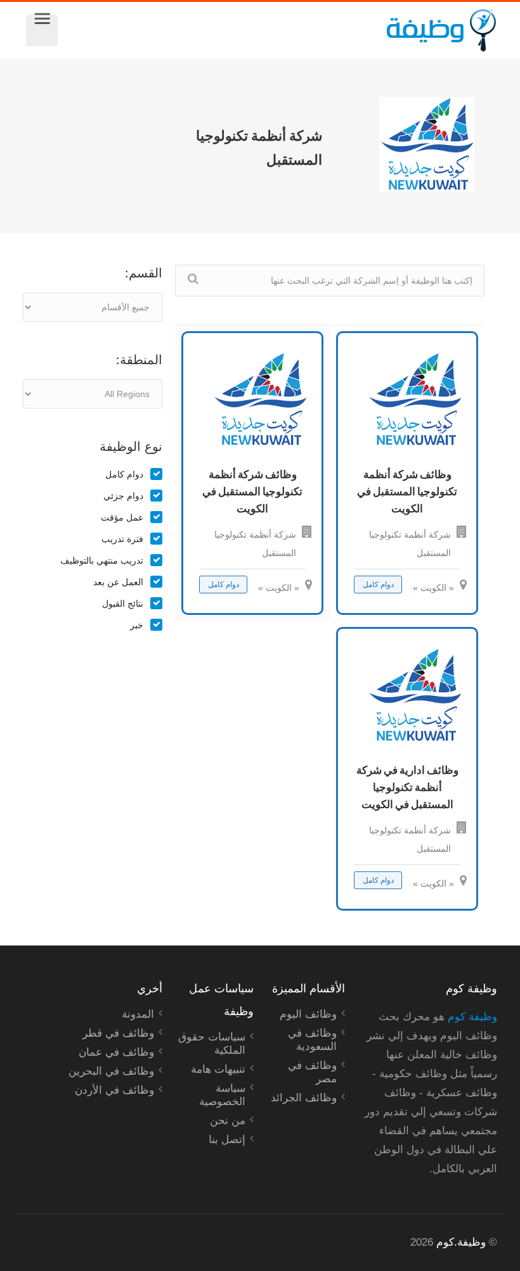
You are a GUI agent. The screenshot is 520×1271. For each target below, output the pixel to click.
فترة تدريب (122, 539)
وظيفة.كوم (461, 1242)
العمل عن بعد (118, 582)
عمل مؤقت (122, 517)
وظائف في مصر (312, 1072)
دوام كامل (124, 474)
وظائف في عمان (116, 1052)
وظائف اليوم (308, 1014)
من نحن (227, 1121)
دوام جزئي (123, 496)
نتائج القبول (122, 603)
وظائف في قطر (118, 1033)
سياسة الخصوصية (222, 1095)
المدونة (138, 1014)
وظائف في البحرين (111, 1071)
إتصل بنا (227, 1140)
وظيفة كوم (472, 1017)
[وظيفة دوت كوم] (277, 30)
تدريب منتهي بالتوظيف (101, 560)
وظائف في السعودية (312, 1040)
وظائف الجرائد (304, 1098)
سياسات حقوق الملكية (211, 1043)
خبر (136, 625)
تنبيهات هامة (218, 1069)
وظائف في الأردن (114, 1090)
